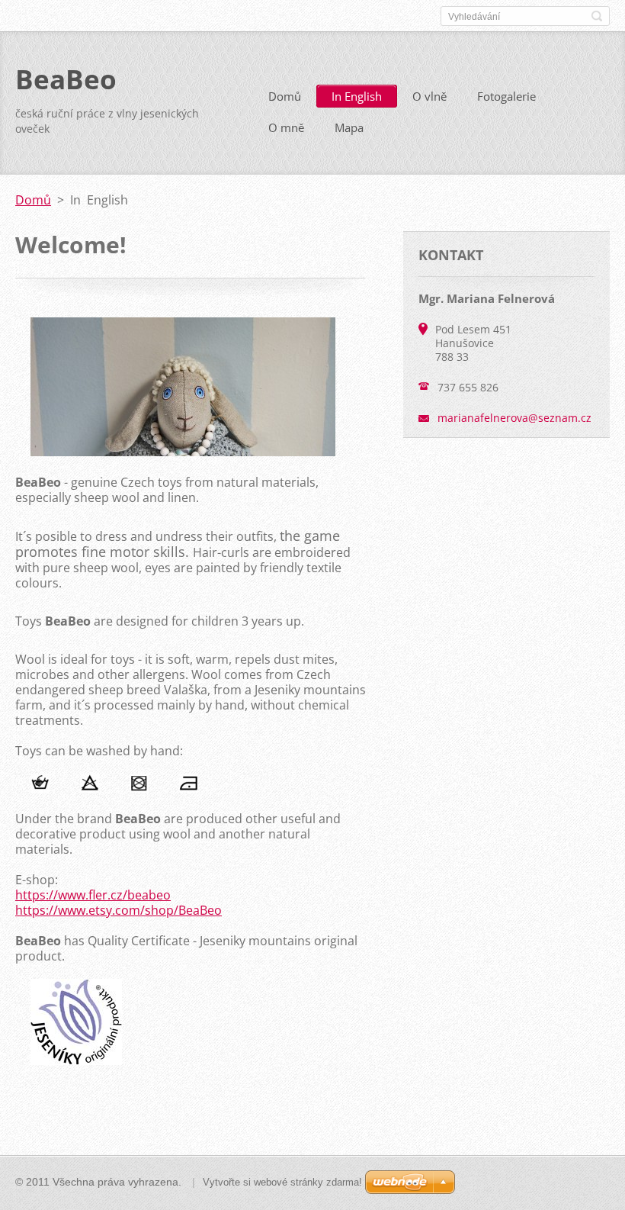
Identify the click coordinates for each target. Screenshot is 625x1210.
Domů (284, 96)
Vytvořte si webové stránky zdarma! (282, 1182)
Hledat (596, 16)
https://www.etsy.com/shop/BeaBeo (118, 910)
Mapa (349, 127)
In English (357, 96)
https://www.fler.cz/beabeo (93, 895)
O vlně (429, 96)
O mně (286, 127)
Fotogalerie (506, 96)
